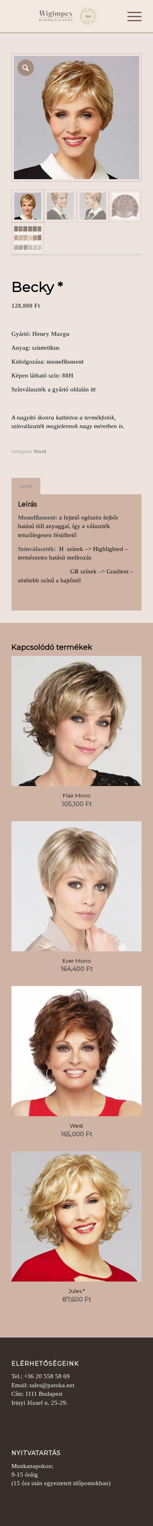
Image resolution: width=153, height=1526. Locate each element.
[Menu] (130, 16)
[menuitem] (130, 16)
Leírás (26, 486)
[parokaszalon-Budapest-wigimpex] (63, 16)
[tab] (25, 486)
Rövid (40, 451)
